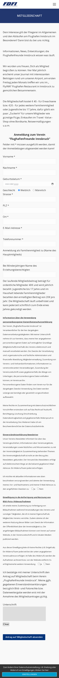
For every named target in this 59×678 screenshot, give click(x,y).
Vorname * (9, 156)
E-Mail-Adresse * (12, 228)
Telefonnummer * (13, 239)
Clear (6, 624)
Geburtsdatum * (12, 179)
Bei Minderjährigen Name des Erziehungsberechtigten (20, 267)
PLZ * (6, 205)
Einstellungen (29, 674)
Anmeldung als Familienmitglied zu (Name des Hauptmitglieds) (29, 252)
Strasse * (8, 194)
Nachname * (10, 167)
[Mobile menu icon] (54, 4)
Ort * (5, 216)
